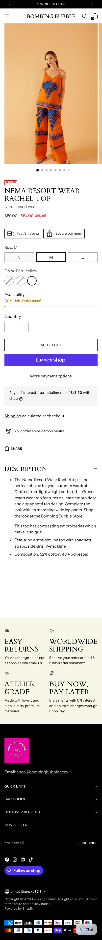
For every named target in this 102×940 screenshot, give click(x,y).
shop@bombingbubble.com (42, 771)
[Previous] (9, 4)
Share (16, 448)
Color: (20, 270)
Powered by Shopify (19, 908)
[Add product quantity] (24, 327)
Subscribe (88, 843)
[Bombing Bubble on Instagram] (15, 860)
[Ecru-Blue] (20, 281)
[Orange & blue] (9, 281)
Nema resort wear (20, 206)
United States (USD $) (26, 891)
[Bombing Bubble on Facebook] (7, 860)
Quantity (12, 316)
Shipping (12, 415)
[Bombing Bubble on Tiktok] (31, 860)
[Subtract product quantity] (9, 327)
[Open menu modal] (7, 16)
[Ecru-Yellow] (32, 281)
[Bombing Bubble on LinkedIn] (23, 860)
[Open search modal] (84, 16)
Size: (11, 247)
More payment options (51, 375)
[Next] (92, 4)
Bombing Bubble (44, 899)
